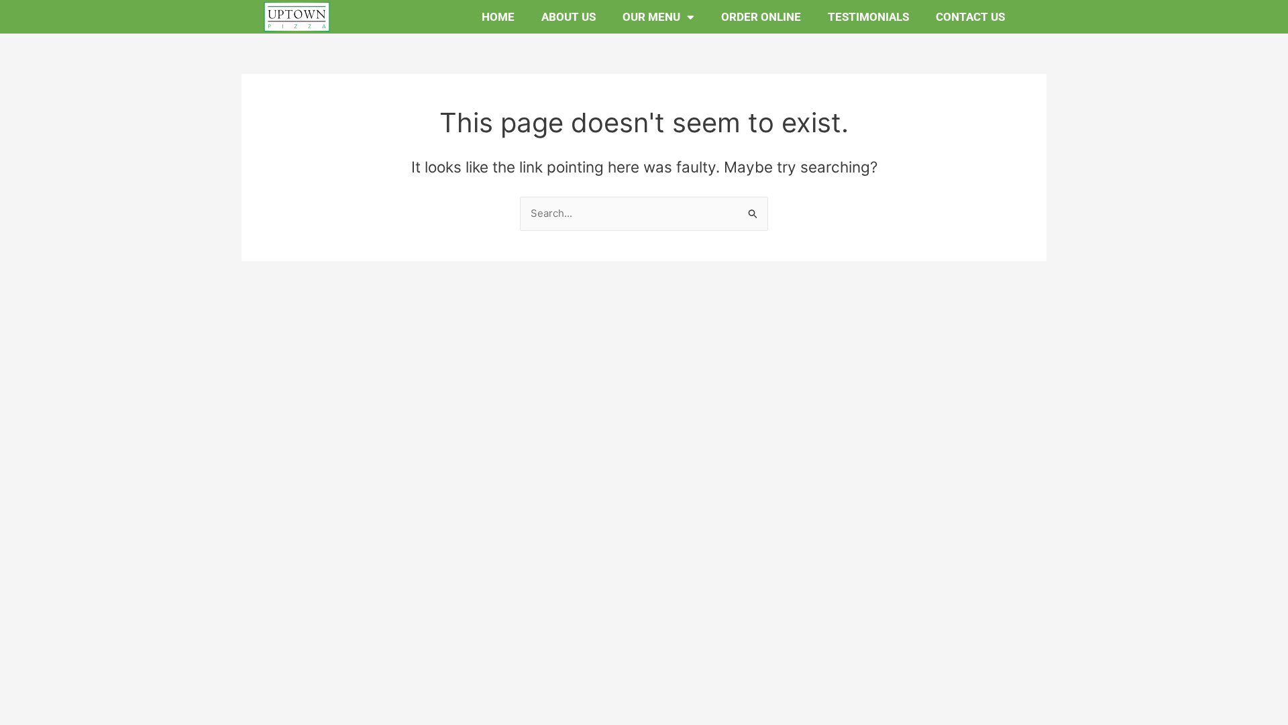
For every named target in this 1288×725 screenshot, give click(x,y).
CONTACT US (970, 16)
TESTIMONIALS (868, 16)
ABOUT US (568, 16)
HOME (498, 16)
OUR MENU (651, 16)
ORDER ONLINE (761, 16)
